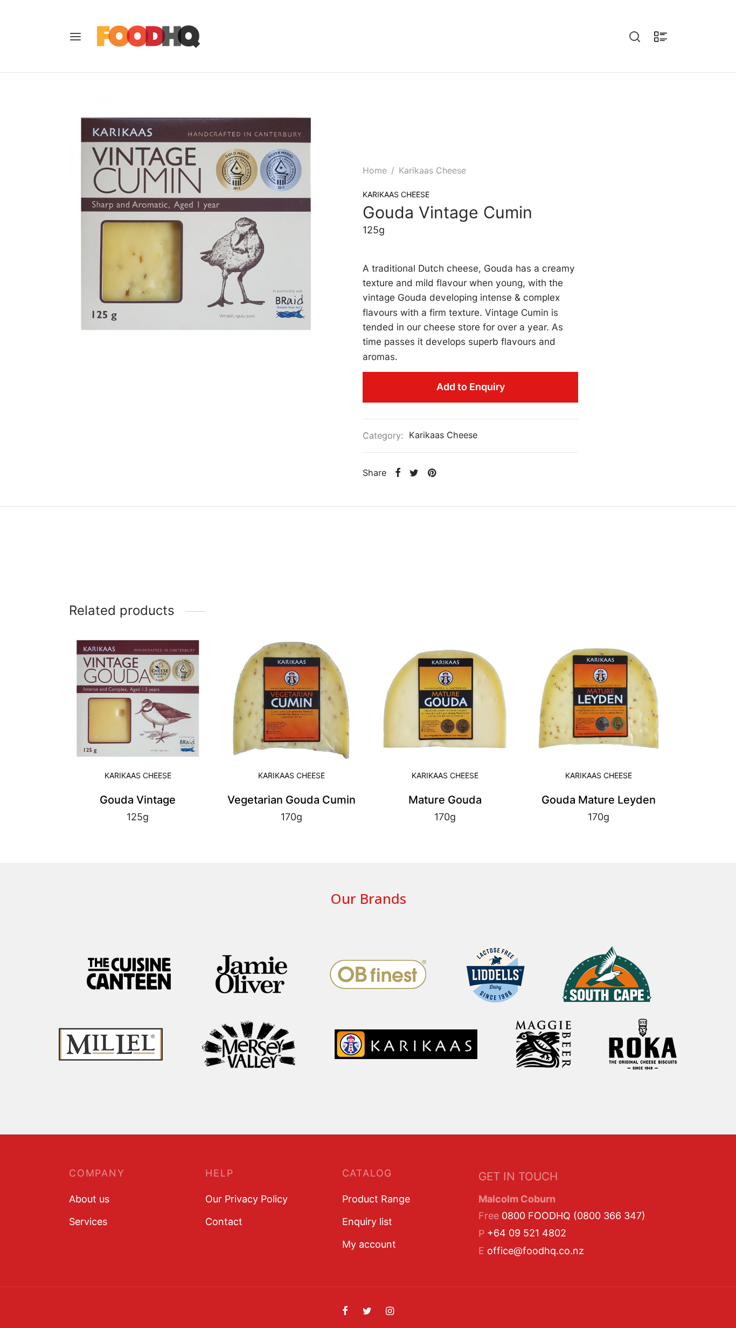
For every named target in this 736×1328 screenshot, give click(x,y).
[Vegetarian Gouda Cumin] (291, 698)
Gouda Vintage (138, 799)
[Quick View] (155, 758)
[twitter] (367, 1312)
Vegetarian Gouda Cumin (291, 799)
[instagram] (389, 1312)
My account (369, 1244)
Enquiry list (367, 1221)
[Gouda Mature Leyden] (598, 698)
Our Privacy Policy (246, 1199)
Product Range (376, 1199)
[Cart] (660, 36)
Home (375, 170)
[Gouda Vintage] (137, 698)
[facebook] (345, 1312)
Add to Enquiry (470, 386)
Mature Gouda (445, 799)
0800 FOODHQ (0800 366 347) (573, 1215)
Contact (223, 1221)
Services (88, 1221)
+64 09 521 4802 (526, 1233)
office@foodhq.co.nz (535, 1250)
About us (89, 1199)
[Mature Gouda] (444, 698)
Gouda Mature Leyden (598, 799)
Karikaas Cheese (432, 170)
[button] (119, 758)
